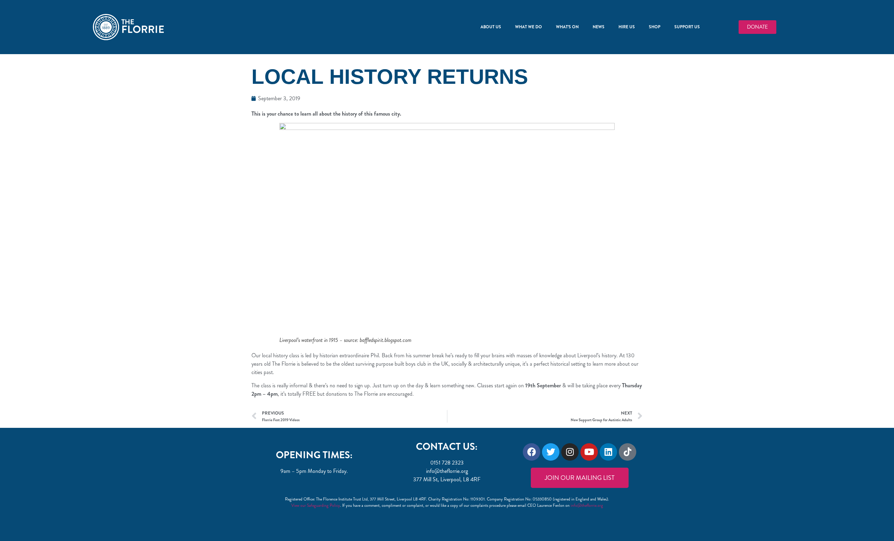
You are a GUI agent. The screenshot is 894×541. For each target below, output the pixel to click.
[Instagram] (570, 452)
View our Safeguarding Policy (315, 505)
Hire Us (626, 27)
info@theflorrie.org (587, 505)
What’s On (567, 27)
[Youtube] (589, 452)
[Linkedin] (608, 452)
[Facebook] (531, 452)
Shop (654, 27)
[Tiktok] (627, 452)
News (598, 27)
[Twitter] (550, 452)
